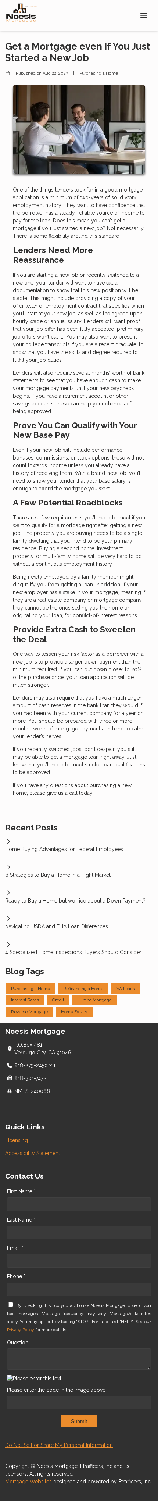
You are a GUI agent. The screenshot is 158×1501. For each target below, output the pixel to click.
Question (17, 1342)
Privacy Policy (20, 1329)
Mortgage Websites (29, 1481)
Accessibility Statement (32, 1153)
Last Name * (21, 1220)
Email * (15, 1248)
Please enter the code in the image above (56, 1390)
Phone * (16, 1276)
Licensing (16, 1140)
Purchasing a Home (98, 73)
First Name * (21, 1191)
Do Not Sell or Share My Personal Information (59, 1445)
